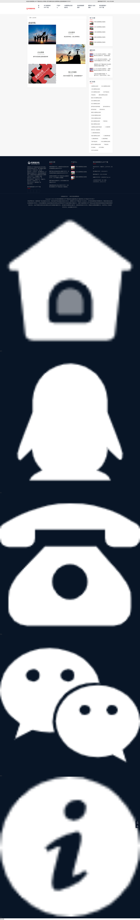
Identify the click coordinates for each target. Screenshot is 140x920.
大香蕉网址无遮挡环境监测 (96, 127)
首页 (38, 6)
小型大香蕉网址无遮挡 (99, 32)
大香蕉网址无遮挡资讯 (68, 6)
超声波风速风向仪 (106, 106)
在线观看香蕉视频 (80, 6)
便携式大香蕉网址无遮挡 (96, 112)
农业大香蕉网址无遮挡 (105, 86)
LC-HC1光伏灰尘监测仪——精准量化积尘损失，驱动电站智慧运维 (102, 70)
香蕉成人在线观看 (91, 6)
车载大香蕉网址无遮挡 (95, 135)
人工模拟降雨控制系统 (95, 132)
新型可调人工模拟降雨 (95, 129)
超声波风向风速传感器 (95, 106)
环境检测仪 (105, 121)
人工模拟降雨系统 (94, 138)
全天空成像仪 (101, 147)
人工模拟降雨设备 (106, 135)
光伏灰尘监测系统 (94, 150)
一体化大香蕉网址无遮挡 (105, 141)
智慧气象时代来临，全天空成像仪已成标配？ (59, 181)
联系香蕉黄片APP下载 (102, 6)
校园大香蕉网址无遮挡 (99, 37)
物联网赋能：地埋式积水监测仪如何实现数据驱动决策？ (59, 167)
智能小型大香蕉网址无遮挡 (96, 97)
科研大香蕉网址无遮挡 (99, 42)
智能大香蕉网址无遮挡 (95, 124)
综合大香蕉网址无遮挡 (95, 103)
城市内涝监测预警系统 (74, 196)
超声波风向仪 (102, 109)
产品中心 (58, 6)
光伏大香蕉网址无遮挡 (99, 27)
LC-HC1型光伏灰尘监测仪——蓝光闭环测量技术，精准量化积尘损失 (102, 61)
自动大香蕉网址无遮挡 (95, 100)
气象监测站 (106, 144)
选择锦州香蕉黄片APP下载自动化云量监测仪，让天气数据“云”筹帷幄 (59, 176)
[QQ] (28, 191)
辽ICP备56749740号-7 (89, 199)
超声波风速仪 (93, 109)
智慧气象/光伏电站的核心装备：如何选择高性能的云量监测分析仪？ (59, 172)
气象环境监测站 (94, 141)
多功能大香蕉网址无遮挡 (96, 115)
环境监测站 (93, 94)
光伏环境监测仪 (106, 92)
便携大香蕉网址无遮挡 (103, 94)
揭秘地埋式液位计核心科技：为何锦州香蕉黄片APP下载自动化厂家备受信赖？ (59, 186)
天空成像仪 (93, 147)
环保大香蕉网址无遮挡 (99, 21)
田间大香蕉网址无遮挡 (95, 121)
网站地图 (2, 919)
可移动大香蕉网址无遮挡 (96, 118)
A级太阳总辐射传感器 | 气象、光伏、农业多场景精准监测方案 (102, 75)
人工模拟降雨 (107, 127)
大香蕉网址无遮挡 (94, 86)
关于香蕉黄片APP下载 (47, 6)
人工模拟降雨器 (104, 138)
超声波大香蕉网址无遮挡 (96, 144)
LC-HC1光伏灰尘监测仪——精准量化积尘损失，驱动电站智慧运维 (102, 55)
